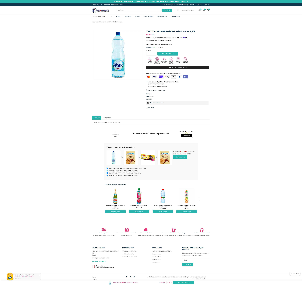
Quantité (148, 50)
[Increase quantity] (171, 282)
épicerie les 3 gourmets (158, 277)
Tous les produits (156, 254)
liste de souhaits (152, 90)
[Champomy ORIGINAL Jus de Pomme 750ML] (115, 196)
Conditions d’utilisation (200, 279)
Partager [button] (151, 107)
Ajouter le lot (180, 157)
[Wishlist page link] (178, 10)
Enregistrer (191, 10)
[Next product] (199, 201)
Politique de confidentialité (129, 251)
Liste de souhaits (156, 256)
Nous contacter (156, 262)
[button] (208, 10)
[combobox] (139, 10)
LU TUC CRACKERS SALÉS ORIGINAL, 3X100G (24, 275)
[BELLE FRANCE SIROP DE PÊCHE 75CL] (186, 196)
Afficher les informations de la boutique (157, 86)
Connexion (184, 10)
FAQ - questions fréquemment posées (162, 251)
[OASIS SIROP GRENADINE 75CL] (139, 196)
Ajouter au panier (115, 211)
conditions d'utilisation (128, 254)
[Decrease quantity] (167, 282)
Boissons (152, 96)
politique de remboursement (129, 256)
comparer (162, 90)
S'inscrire (188, 264)
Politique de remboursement (198, 277)
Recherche (167, 10)
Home (93, 21)
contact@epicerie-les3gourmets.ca (101, 258)
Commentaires (107, 117)
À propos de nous (156, 259)
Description (97, 117)
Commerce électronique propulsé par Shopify (177, 277)
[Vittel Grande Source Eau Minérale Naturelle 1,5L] (163, 196)
